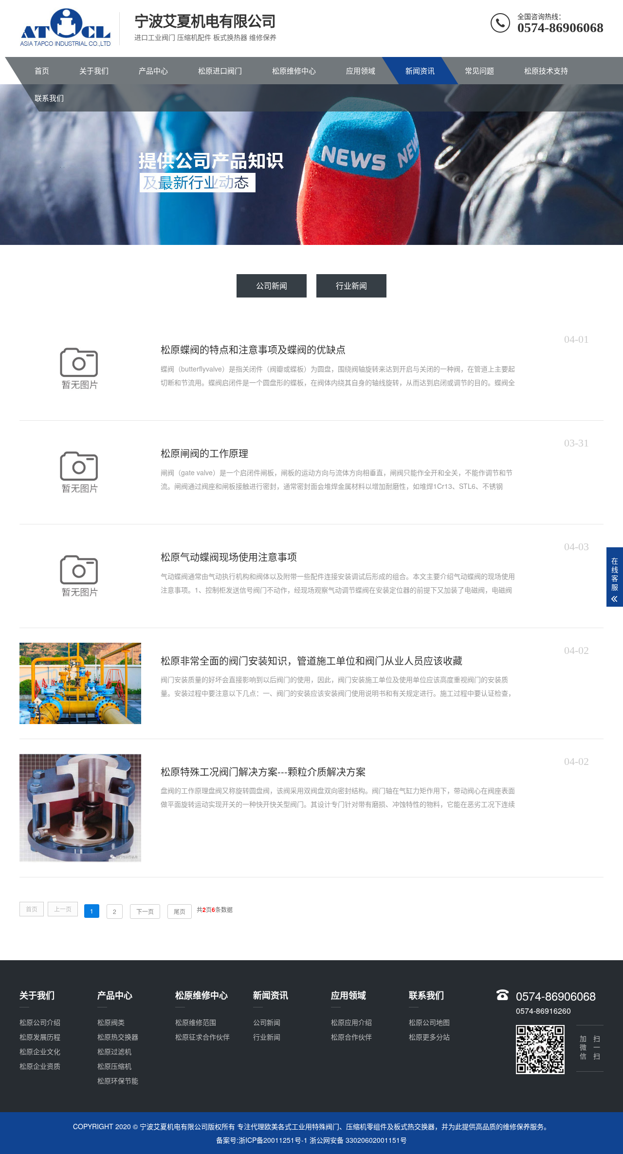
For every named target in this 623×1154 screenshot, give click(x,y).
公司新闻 (271, 285)
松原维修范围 (195, 1022)
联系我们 (49, 98)
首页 (42, 70)
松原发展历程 (39, 1037)
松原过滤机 (114, 1051)
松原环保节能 (117, 1080)
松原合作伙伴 (351, 1037)
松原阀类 (111, 1022)
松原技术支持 (546, 70)
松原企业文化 (39, 1051)
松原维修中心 (294, 70)
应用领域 (360, 70)
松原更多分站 (429, 1037)
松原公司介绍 (39, 1022)
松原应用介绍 (351, 1022)
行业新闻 (351, 285)
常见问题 (479, 70)
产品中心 (153, 70)
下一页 (145, 911)
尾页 (179, 911)
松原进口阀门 (220, 70)
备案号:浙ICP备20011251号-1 (262, 1140)
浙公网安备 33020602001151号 (358, 1140)
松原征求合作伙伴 (202, 1037)
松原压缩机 (114, 1066)
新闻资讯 (420, 70)
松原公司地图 (429, 1022)
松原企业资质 (39, 1066)
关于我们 (94, 70)
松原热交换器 (117, 1037)
